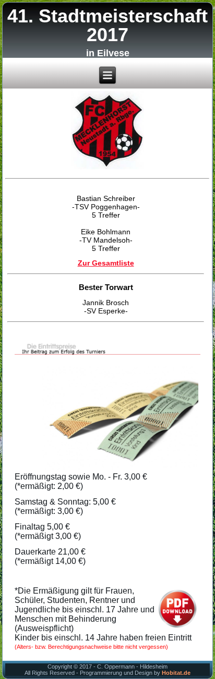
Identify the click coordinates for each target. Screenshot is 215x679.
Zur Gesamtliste (106, 261)
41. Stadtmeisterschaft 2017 (107, 25)
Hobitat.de (176, 673)
